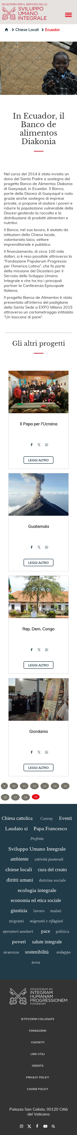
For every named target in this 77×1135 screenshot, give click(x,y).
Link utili (38, 1054)
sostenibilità (37, 952)
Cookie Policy (37, 1089)
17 (15, 797)
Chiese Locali (27, 29)
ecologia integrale (37, 890)
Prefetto (37, 839)
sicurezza (11, 952)
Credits (38, 1065)
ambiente (19, 859)
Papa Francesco (50, 828)
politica (62, 931)
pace (45, 931)
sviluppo (63, 952)
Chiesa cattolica (17, 818)
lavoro (38, 910)
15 (65, 786)
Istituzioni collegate (37, 1019)
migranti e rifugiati (46, 921)
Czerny (46, 818)
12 (34, 786)
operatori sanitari (18, 931)
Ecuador (52, 29)
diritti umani (19, 880)
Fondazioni (37, 1030)
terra (36, 962)
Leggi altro (38, 460)
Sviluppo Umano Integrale (37, 849)
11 (24, 786)
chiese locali (18, 869)
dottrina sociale (52, 880)
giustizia (19, 910)
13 (44, 786)
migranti (16, 921)
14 (54, 786)
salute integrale (47, 941)
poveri (19, 941)
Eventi (65, 818)
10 (13, 786)
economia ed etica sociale (36, 900)
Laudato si (16, 828)
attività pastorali (49, 859)
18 (25, 797)
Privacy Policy (37, 1077)
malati (55, 910)
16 (5, 797)
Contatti (37, 1042)
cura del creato (52, 869)
